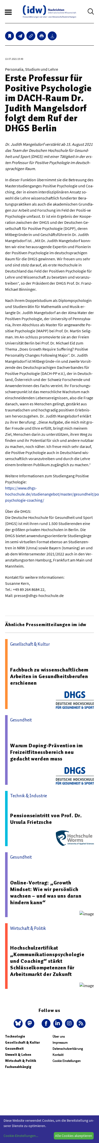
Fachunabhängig (18, 1066)
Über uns (59, 1036)
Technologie (15, 1036)
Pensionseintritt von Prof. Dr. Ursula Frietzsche (46, 819)
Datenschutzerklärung (68, 1048)
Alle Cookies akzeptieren (73, 1135)
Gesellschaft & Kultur (22, 1042)
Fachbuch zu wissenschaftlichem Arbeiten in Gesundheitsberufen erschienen (49, 676)
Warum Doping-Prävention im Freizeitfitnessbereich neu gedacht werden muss (46, 752)
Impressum (60, 1042)
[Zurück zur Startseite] (49, 11)
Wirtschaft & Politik (20, 1060)
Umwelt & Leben (18, 1054)
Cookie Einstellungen (67, 1061)
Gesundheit (14, 1048)
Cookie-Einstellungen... (21, 1135)
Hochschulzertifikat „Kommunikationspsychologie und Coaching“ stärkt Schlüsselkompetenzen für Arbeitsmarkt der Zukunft (47, 961)
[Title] (30, 35)
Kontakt (58, 1055)
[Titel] (9, 35)
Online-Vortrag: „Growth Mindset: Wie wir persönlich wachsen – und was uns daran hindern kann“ (45, 892)
